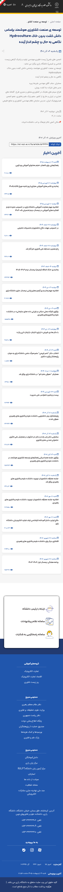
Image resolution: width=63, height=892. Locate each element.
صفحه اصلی (55, 22)
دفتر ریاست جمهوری (31, 715)
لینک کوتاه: (55, 144)
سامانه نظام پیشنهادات (33, 621)
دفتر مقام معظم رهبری (31, 704)
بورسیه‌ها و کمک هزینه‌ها (31, 732)
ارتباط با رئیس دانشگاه (33, 609)
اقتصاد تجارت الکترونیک (31, 676)
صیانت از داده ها (31, 779)
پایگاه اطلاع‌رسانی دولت (31, 721)
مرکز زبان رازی (31, 763)
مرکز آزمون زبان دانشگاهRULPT (31, 768)
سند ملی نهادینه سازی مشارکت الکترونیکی (31, 792)
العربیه (9, 4)
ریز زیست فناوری (31, 682)
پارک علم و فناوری (31, 737)
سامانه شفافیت (31, 785)
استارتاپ (31, 774)
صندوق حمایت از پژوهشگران (31, 726)
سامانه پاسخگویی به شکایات (30, 634)
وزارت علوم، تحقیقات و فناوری (31, 710)
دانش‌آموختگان (31, 757)
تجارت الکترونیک (31, 671)
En (14, 4)
